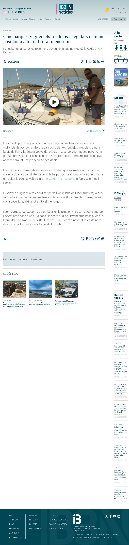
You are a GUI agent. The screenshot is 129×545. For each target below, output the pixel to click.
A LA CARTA (14, 533)
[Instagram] (15, 12)
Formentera (48, 19)
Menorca (32, 19)
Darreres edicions (117, 199)
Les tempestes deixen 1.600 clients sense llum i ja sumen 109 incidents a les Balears (120, 241)
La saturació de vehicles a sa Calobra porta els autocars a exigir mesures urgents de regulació (120, 389)
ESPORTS (33, 524)
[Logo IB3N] (64, 9)
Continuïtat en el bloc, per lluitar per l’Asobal (120, 155)
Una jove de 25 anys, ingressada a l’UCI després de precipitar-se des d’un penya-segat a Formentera (14, 304)
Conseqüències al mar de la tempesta (120, 209)
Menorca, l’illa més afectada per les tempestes (120, 224)
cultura (118, 424)
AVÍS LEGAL (96, 537)
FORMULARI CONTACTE (58, 520)
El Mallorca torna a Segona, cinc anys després (120, 126)
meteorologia (35, 300)
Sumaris (57, 19)
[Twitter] (82, 62)
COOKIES (75, 537)
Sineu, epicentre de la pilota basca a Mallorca (120, 140)
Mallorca (24, 19)
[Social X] (8, 12)
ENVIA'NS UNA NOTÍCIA (58, 524)
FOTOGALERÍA (35, 529)
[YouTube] (19, 12)
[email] (94, 62)
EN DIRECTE (14, 529)
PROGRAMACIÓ (15, 537)
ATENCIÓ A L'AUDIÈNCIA (85, 537)
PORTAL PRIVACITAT (106, 537)
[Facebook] (12, 12)
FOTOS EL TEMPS (56, 529)
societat (118, 343)
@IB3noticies (94, 131)
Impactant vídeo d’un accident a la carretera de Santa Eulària (120, 349)
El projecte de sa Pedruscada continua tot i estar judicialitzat (120, 495)
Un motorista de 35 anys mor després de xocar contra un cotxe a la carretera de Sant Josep (66, 303)
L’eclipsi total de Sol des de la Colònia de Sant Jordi (120, 278)
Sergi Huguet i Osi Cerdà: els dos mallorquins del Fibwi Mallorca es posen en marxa (121, 109)
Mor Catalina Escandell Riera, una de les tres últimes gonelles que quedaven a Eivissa (120, 475)
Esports (16, 19)
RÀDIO (11, 524)
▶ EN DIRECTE (103, 19)
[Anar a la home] (5, 12)
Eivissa (40, 19)
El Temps (8, 19)
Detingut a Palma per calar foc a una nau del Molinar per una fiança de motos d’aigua (120, 328)
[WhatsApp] (99, 62)
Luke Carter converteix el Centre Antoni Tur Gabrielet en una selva (120, 430)
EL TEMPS (33, 520)
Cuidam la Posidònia (62, 178)
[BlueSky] (24, 12)
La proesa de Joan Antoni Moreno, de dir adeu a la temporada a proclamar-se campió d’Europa (120, 173)
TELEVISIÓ (13, 520)
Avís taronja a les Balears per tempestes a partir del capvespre (120, 260)
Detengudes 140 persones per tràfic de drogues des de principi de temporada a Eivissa (120, 452)
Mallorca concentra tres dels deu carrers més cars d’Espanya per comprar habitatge (120, 307)
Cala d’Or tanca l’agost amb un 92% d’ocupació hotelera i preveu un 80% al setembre (120, 409)
